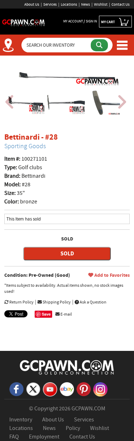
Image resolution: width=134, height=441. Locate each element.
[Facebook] (16, 388)
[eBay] (67, 388)
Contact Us (120, 4)
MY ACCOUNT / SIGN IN (80, 21)
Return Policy (21, 302)
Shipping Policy (56, 302)
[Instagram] (100, 389)
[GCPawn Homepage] (23, 22)
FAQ (14, 436)
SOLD (67, 253)
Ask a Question (92, 302)
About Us (31, 4)
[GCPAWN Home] (67, 367)
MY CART (113, 21)
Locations (69, 4)
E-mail (66, 314)
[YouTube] (50, 389)
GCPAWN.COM (88, 408)
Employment (44, 436)
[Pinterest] (83, 388)
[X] (33, 388)
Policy (73, 428)
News (85, 4)
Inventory (20, 419)
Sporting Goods (25, 146)
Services (50, 4)
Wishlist (101, 4)
